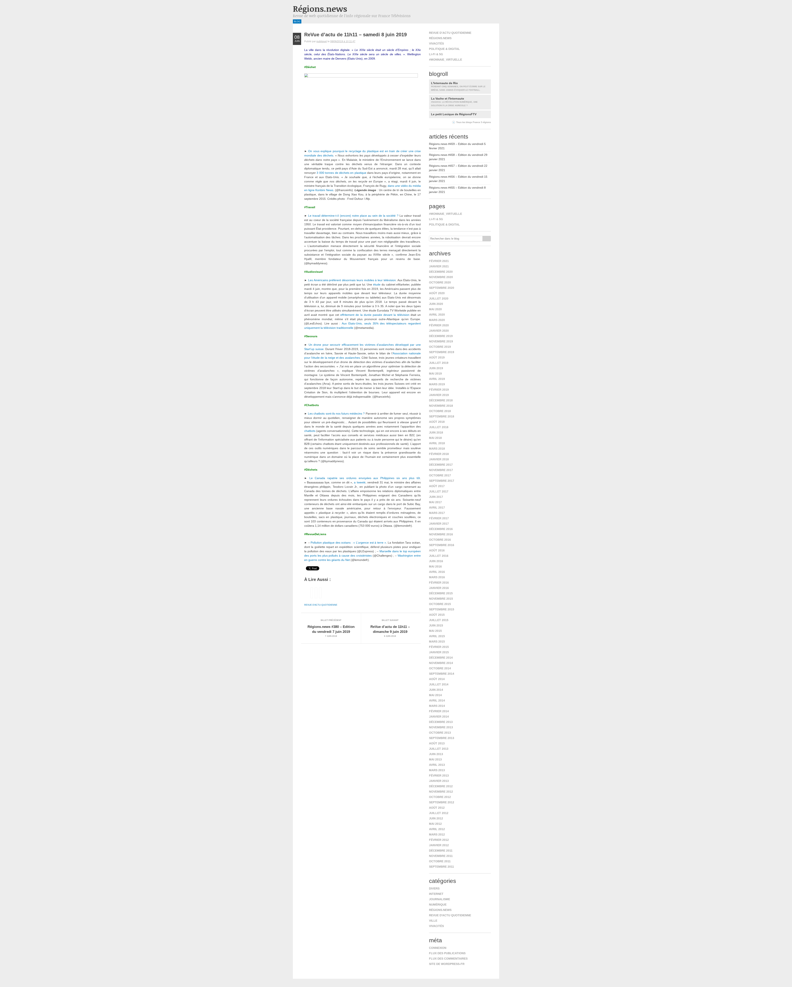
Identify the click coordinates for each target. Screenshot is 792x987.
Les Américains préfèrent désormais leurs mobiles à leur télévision (352, 280)
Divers (434, 888)
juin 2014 (436, 689)
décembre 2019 (441, 336)
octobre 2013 (440, 732)
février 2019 (439, 389)
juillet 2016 (438, 555)
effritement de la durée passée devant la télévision (374, 314)
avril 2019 (437, 379)
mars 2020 (437, 320)
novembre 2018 (441, 405)
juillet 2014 (438, 684)
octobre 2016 (440, 539)
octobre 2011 (440, 861)
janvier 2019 (439, 395)
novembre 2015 (441, 598)
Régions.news (320, 8)
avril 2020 (437, 314)
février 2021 (439, 261)
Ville (433, 920)
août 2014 (437, 679)
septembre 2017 (441, 480)
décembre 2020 (441, 271)
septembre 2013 (441, 738)
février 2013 (439, 775)
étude (377, 284)
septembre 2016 (441, 545)
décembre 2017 (441, 464)
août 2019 (437, 357)
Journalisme (439, 899)
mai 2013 (435, 759)
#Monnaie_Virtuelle (445, 59)
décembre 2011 (441, 850)
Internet (436, 893)
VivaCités (436, 43)
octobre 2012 (440, 797)
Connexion (437, 947)
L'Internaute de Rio (458, 86)
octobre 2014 (440, 668)
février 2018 (439, 454)
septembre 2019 (441, 352)
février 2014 (439, 711)
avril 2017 (437, 507)
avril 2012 (437, 829)
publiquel (321, 41)
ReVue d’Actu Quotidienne (450, 32)
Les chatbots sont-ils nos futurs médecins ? (336, 413)
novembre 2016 (441, 534)
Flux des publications (447, 953)
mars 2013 (437, 770)
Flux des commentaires (448, 958)
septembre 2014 (441, 673)
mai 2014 (435, 695)
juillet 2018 (438, 427)
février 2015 (439, 647)
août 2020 (437, 293)
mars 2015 (437, 641)
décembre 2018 (441, 400)
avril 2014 (437, 700)
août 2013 (437, 743)
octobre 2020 (440, 282)
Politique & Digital (444, 49)
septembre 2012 (441, 802)
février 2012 (439, 839)
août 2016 (437, 550)
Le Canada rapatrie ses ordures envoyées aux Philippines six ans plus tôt (364, 478)
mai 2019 (435, 373)
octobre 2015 (440, 604)
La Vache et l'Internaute (454, 102)
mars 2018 (437, 448)
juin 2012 (436, 818)
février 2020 (439, 325)
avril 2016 (437, 571)
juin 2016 (436, 561)
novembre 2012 (441, 791)
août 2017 (437, 486)
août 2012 (437, 807)
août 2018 (437, 421)
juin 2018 (436, 432)
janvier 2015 (439, 652)
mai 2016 (435, 566)
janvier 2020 (439, 330)
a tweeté (359, 482)
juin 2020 (436, 304)
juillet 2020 (438, 298)
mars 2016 (437, 577)
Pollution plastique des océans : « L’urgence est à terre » (348, 542)
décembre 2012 (441, 786)
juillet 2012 (438, 813)
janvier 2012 (439, 845)
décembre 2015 (441, 593)
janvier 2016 (439, 588)
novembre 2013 (441, 727)
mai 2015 (435, 630)
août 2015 (437, 614)
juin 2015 (436, 625)
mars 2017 (437, 513)
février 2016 (439, 582)
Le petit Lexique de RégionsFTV (453, 114)
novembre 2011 (441, 856)
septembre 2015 (441, 609)
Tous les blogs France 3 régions (473, 122)
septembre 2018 (441, 416)
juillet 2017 (438, 491)
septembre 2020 (441, 287)
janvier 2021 (439, 266)
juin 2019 (436, 368)
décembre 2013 (441, 722)
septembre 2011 (441, 866)
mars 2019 (437, 384)
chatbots (309, 430)
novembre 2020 (441, 277)
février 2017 (439, 518)
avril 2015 (437, 636)
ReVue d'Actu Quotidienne (320, 605)
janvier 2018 (439, 459)
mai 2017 (435, 502)
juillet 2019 (438, 362)
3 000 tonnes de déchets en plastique (341, 172)
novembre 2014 (441, 663)
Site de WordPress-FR (446, 964)
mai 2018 (435, 437)
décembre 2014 (441, 657)
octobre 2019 (440, 346)
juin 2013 (436, 754)
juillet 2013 (438, 748)
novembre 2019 (441, 341)
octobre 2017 (440, 475)
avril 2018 (437, 443)
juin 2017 (436, 496)
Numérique (438, 904)
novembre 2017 (441, 470)
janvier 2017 (439, 523)
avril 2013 (437, 764)
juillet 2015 (438, 620)
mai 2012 (435, 823)
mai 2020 (435, 309)
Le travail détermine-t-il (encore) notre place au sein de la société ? (353, 215)
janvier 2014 (439, 716)
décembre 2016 (441, 529)
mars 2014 (437, 705)
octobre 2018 (440, 411)
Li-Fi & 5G (436, 54)
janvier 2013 (439, 781)
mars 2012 (437, 834)
